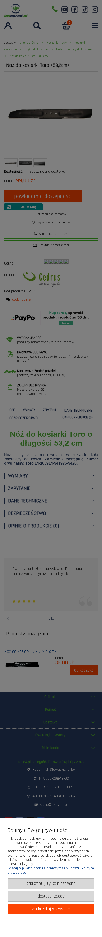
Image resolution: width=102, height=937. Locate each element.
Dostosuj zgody (51, 896)
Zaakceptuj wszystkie (51, 909)
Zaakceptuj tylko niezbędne (51, 883)
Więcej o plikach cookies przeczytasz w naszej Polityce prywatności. (51, 870)
